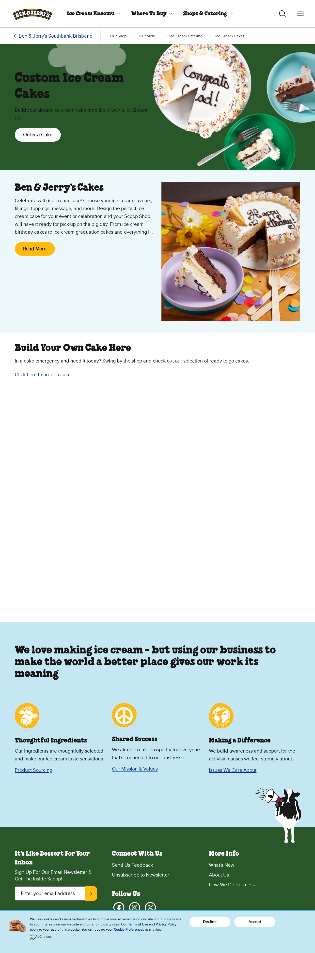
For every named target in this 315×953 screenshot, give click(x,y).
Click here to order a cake (43, 375)
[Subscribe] (91, 893)
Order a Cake (37, 135)
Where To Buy (149, 13)
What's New (221, 865)
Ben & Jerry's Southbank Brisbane (55, 36)
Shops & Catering (205, 13)
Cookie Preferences (129, 929)
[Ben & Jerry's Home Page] (32, 14)
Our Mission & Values (135, 769)
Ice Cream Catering (186, 36)
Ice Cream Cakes (229, 36)
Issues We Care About (232, 770)
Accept (255, 921)
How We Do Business (232, 885)
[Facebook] (119, 907)
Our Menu (148, 36)
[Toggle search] (282, 14)
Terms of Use (138, 924)
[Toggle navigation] (300, 14)
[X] (150, 907)
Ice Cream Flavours (91, 13)
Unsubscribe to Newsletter (140, 875)
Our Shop (118, 36)
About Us (219, 875)
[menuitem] (92, 14)
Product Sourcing (33, 770)
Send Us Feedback (132, 865)
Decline (210, 921)
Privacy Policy (166, 924)
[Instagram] (135, 907)
